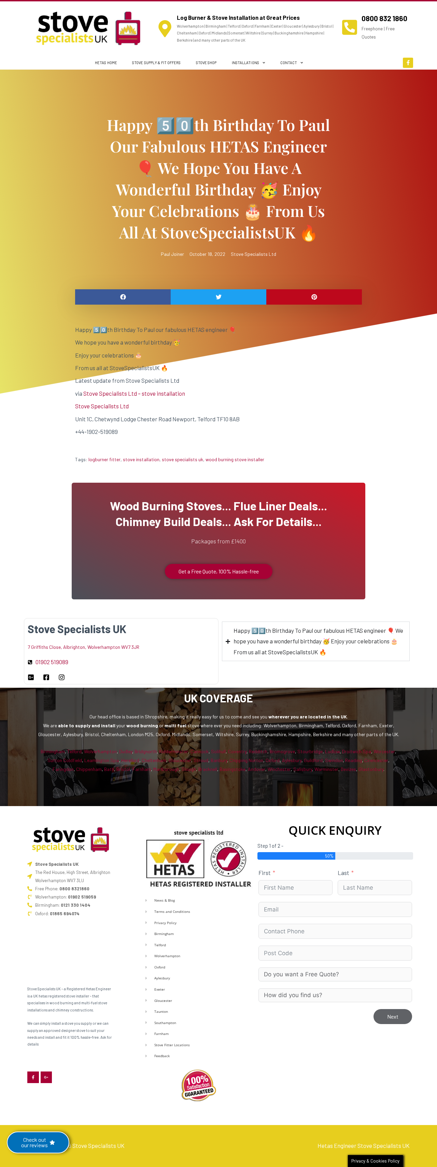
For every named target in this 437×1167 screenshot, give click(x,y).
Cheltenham (154, 760)
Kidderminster (173, 751)
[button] (123, 297)
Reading (353, 760)
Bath (109, 769)
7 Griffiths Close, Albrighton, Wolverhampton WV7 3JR (83, 647)
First (264, 872)
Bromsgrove (282, 751)
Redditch (258, 751)
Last (343, 872)
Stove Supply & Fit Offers (156, 62)
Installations (245, 62)
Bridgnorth (146, 751)
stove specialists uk (182, 459)
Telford (74, 751)
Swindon (334, 760)
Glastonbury (370, 769)
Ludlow (332, 751)
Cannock (200, 751)
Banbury (219, 760)
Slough (189, 769)
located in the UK (327, 716)
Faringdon (63, 769)
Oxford (273, 760)
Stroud (201, 760)
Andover (256, 769)
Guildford (313, 760)
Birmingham (53, 751)
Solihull (218, 751)
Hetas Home (106, 62)
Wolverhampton (100, 751)
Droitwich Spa (356, 751)
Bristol (123, 769)
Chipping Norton (246, 760)
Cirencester (376, 760)
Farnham (141, 769)
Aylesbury (291, 760)
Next (392, 1016)
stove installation (141, 459)
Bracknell (207, 769)
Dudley (125, 751)
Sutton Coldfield (64, 760)
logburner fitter (104, 459)
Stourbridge (310, 751)
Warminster (326, 769)
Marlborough (166, 769)
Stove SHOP (206, 62)
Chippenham (89, 769)
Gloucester (180, 760)
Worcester (384, 751)
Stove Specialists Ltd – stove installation (134, 393)
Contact (288, 62)
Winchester (279, 769)
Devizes (348, 769)
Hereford (130, 760)
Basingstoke (232, 769)
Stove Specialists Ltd (253, 254)
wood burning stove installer (235, 459)
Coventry (237, 751)
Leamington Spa (101, 760)
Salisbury (302, 769)
